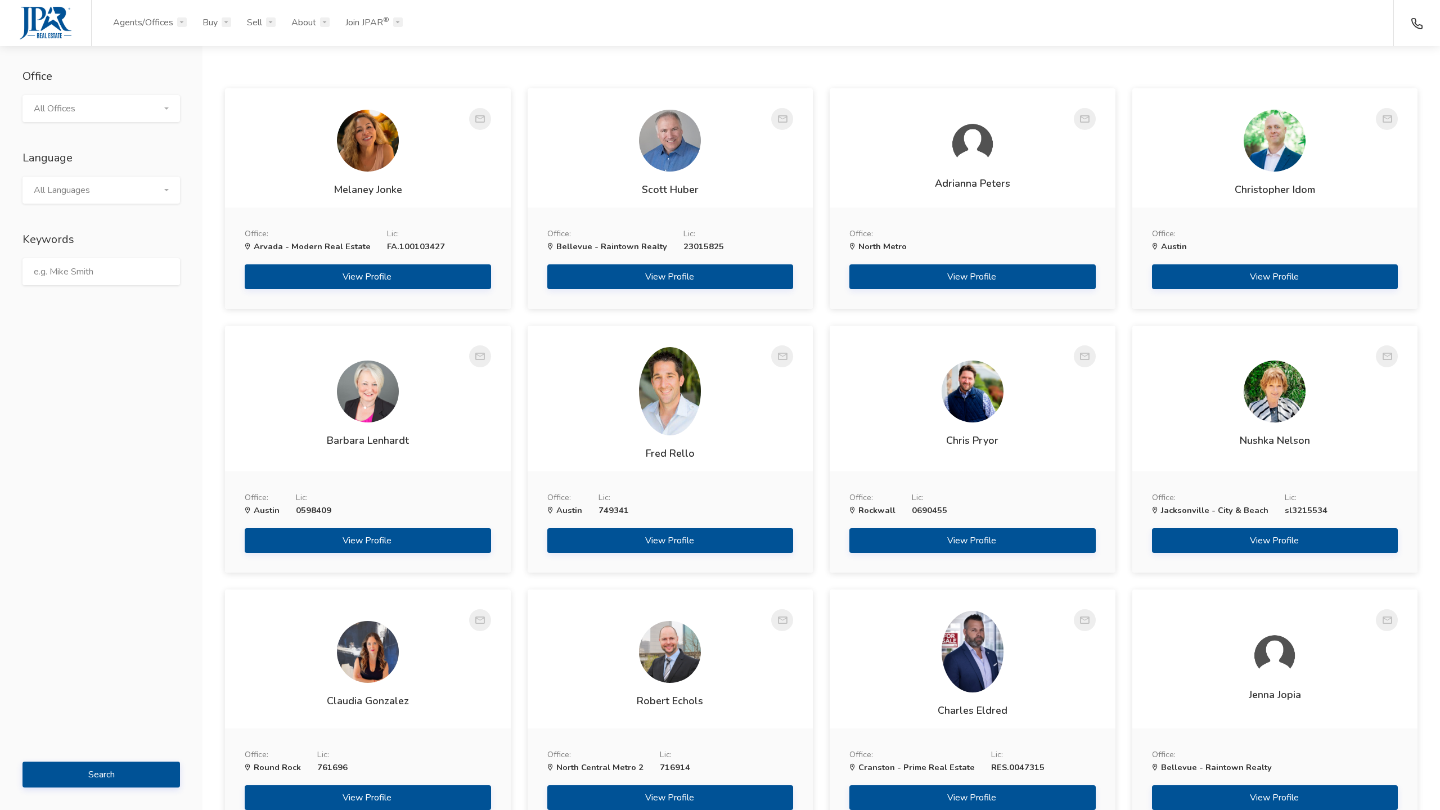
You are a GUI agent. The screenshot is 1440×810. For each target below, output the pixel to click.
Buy (210, 22)
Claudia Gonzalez (368, 701)
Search (101, 774)
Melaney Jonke (368, 189)
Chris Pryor (972, 440)
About (303, 22)
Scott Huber (670, 189)
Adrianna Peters (972, 183)
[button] (101, 108)
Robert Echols (670, 701)
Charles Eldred (972, 710)
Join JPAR (367, 22)
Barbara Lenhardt (368, 440)
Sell (254, 22)
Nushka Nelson (1275, 440)
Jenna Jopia (1275, 694)
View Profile (368, 277)
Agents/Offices (143, 22)
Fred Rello (670, 453)
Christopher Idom (1275, 189)
